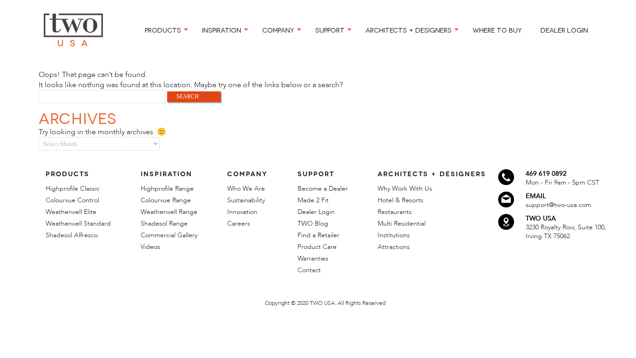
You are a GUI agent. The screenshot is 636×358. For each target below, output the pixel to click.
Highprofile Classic (73, 188)
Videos (150, 246)
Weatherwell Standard (78, 223)
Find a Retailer (318, 235)
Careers (238, 223)
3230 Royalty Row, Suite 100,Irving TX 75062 (566, 232)
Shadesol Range (164, 223)
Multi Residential (402, 223)
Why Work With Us (405, 188)
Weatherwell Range (169, 211)
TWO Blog (313, 223)
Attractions (394, 246)
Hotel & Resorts (400, 200)
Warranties (313, 258)
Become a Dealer (323, 188)
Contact (309, 270)
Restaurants (395, 211)
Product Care (317, 246)
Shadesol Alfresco (72, 235)
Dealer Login (316, 211)
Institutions (394, 235)
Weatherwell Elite (71, 211)
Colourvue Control (72, 200)
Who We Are (246, 188)
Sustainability (246, 200)
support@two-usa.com (558, 204)
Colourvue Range (166, 200)
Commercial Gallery (169, 235)
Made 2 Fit (313, 200)
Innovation (242, 211)
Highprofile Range (167, 188)
